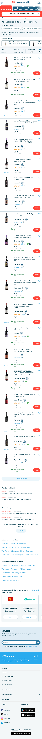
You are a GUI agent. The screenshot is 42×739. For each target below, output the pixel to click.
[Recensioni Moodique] (17, 244)
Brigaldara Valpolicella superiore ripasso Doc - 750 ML (23, 160)
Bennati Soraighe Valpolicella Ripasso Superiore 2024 (25, 215)
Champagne (6, 565)
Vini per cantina (25, 569)
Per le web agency (7, 680)
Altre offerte (6, 115)
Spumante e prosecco (19, 565)
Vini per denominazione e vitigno (12, 576)
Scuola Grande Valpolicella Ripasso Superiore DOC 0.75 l (24, 395)
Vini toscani (5, 555)
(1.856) (22, 314)
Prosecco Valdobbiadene (18, 543)
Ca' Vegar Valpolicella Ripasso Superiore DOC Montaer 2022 (22, 236)
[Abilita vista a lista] (40, 49)
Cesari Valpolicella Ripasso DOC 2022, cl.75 (25, 455)
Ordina (16, 49)
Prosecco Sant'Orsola (22, 547)
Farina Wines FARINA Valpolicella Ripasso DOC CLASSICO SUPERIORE (23, 306)
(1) (21, 204)
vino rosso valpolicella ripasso (11, 28)
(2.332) (22, 66)
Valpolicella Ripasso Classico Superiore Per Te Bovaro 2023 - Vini (25, 80)
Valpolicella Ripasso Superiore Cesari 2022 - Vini (25, 328)
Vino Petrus (5, 551)
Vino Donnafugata (17, 555)
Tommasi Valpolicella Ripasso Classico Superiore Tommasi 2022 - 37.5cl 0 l (25, 122)
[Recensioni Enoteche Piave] (17, 314)
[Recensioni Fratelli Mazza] (17, 403)
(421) (21, 111)
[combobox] (5, 14)
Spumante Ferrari (7, 547)
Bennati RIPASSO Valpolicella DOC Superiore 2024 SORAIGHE (24, 196)
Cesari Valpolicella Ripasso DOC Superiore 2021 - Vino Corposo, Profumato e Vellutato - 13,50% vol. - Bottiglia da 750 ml (24, 141)
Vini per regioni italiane (19, 573)
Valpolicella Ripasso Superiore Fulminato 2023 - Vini (22, 58)
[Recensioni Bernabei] (17, 66)
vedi (36, 73)
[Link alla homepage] (2, 18)
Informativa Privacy (31, 646)
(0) (21, 222)
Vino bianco (14, 569)
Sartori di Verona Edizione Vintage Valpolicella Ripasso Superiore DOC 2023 (24, 259)
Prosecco (5, 543)
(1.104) (22, 403)
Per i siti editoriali (7, 684)
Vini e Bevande (8, 18)
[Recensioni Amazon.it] (17, 111)
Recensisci (17, 129)
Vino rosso (5, 569)
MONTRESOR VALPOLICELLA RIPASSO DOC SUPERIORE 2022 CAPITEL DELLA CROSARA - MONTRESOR (24, 373)
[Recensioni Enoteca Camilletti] (17, 381)
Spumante (29, 551)
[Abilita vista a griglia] (40, 52)
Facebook (7, 710)
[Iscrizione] (38, 642)
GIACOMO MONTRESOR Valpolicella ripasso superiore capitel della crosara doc (25, 282)
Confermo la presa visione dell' (22, 646)
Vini (14, 18)
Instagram (7, 718)
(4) (21, 267)
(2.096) (22, 244)
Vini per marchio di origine (10, 580)
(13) (21, 129)
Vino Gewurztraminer (32, 555)
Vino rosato (32, 565)
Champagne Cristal (17, 551)
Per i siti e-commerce (8, 676)
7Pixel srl (15, 730)
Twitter (6, 714)
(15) (21, 381)
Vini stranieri (6, 573)
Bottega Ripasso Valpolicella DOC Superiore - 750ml (24, 178)
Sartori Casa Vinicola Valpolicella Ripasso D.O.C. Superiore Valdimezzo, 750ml (25, 102)
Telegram (7, 722)
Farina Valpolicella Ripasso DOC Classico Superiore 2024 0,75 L (23, 350)
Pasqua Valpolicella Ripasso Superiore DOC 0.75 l (25, 437)
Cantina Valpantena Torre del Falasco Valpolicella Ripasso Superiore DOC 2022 (25, 414)
